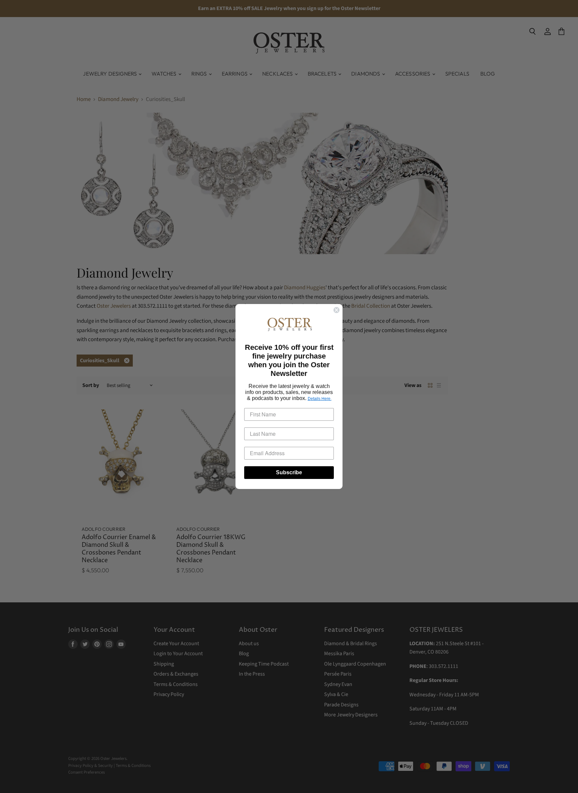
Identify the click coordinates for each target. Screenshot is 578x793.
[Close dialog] (336, 310)
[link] (289, 324)
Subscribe (289, 472)
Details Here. (319, 398)
